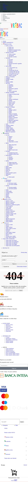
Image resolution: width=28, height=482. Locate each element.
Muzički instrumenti (10, 218)
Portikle (10, 100)
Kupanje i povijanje (10, 107)
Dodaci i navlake (12, 75)
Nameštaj (8, 58)
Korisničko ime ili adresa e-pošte (9, 256)
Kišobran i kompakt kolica (15, 50)
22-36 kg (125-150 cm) (14, 72)
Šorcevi (7, 171)
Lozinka (4, 259)
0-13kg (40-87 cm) (13, 67)
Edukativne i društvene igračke (13, 204)
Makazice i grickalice (13, 120)
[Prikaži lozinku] (26, 261)
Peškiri (10, 111)
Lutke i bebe (8, 207)
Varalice (10, 96)
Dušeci (10, 87)
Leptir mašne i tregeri (10, 232)
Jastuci (10, 90)
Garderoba (8, 326)
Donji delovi (8, 155)
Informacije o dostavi (10, 338)
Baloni (7, 235)
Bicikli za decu (9, 209)
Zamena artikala (9, 342)
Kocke (7, 216)
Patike (7, 190)
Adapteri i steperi (9, 125)
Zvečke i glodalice (10, 129)
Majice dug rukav (13, 144)
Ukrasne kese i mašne (11, 236)
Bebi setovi (11, 140)
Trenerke (11, 159)
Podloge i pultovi (12, 110)
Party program (9, 233)
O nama (7, 337)
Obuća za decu (9, 327)
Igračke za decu (9, 324)
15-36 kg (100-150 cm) (14, 71)
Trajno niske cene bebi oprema (13, 245)
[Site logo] (5, 27)
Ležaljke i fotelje (9, 79)
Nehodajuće (8, 180)
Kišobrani (8, 229)
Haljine (7, 160)
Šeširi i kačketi (9, 227)
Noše (7, 124)
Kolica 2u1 (11, 48)
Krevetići (11, 59)
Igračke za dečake (10, 203)
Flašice (10, 95)
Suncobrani (11, 55)
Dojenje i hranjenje (10, 92)
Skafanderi (8, 174)
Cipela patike (9, 191)
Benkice (10, 136)
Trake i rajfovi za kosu (11, 228)
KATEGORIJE (6, 323)
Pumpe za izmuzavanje (14, 94)
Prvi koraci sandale (13, 184)
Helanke (10, 157)
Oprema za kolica (10, 52)
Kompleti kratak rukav (14, 154)
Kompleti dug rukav (13, 152)
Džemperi (11, 147)
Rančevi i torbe (9, 224)
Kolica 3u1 (11, 47)
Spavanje (8, 83)
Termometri (11, 119)
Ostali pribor (11, 122)
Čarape (7, 226)
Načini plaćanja (9, 349)
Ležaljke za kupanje (13, 115)
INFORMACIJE (7, 336)
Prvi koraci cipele (13, 183)
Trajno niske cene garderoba (12, 241)
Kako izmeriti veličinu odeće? (12, 355)
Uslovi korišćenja (10, 348)
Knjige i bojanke (9, 215)
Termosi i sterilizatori (13, 99)
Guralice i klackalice (10, 211)
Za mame (11, 105)
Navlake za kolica (13, 56)
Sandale (7, 193)
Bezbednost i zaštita (10, 130)
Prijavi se (14, 263)
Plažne (7, 195)
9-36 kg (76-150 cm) (13, 74)
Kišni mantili (11, 177)
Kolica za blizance (13, 51)
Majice (7, 143)
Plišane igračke (9, 220)
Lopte (7, 217)
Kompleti (8, 151)
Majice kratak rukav (13, 149)
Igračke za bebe (9, 200)
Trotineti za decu (9, 212)
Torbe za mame (12, 54)
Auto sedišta (8, 66)
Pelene (10, 108)
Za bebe (7, 135)
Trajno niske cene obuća (11, 240)
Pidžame (8, 169)
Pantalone (11, 158)
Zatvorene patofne (13, 188)
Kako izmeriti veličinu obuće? (12, 353)
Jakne (7, 175)
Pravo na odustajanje (10, 352)
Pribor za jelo (12, 103)
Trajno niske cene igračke (11, 243)
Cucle (10, 98)
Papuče (7, 196)
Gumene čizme (9, 192)
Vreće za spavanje (13, 91)
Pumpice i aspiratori (13, 117)
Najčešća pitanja (9, 341)
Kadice (10, 112)
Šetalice (7, 80)
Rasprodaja (8, 331)
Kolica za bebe (9, 45)
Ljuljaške (8, 78)
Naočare (8, 231)
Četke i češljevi (12, 121)
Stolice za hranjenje (10, 76)
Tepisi (10, 64)
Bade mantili (8, 167)
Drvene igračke (9, 206)
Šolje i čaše (11, 104)
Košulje (10, 148)
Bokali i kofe (12, 116)
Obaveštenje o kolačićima (11, 339)
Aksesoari (8, 328)
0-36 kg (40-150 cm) (13, 70)
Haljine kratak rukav (13, 163)
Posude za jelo (12, 101)
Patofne (7, 185)
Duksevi (10, 146)
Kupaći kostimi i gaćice (11, 172)
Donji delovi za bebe (13, 141)
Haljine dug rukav (13, 162)
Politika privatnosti (10, 351)
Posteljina (11, 84)
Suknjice (11, 165)
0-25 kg (10, 69)
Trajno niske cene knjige (11, 244)
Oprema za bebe (9, 329)
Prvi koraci (8, 181)
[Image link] (14, 377)
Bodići (10, 138)
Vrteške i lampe (9, 128)
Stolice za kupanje (13, 113)
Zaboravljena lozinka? (22, 266)
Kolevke (10, 61)
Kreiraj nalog (24, 252)
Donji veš (8, 170)
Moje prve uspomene (10, 131)
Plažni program (9, 221)
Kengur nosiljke (9, 81)
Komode (11, 62)
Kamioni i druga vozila (11, 213)
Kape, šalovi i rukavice (11, 237)
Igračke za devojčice (10, 202)
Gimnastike (8, 126)
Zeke (10, 139)
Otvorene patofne (13, 187)
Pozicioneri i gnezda (13, 88)
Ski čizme (8, 197)
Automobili (8, 208)
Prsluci (7, 166)
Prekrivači (11, 86)
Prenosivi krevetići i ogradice (15, 63)
